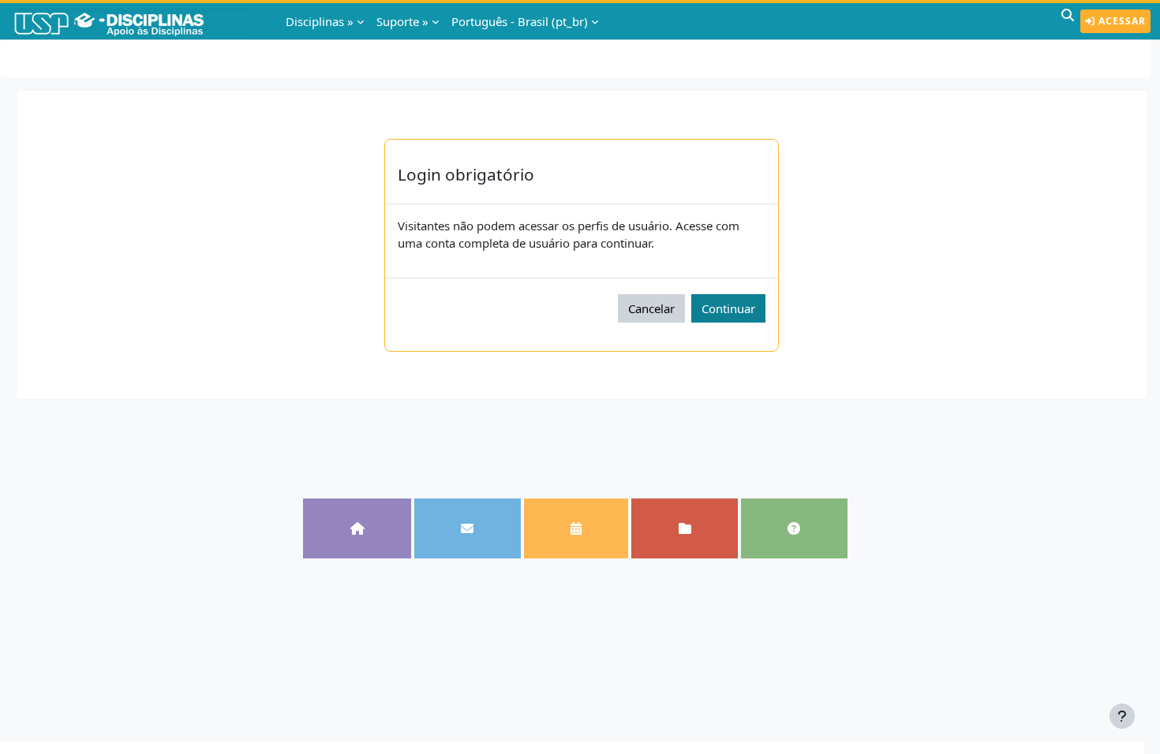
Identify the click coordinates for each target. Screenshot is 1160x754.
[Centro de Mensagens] (467, 528)
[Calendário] (576, 528)
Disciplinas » (320, 21)
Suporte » (402, 21)
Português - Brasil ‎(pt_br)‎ (519, 21)
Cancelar (651, 308)
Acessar (1120, 21)
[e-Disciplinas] (133, 21)
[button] (1067, 21)
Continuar (728, 308)
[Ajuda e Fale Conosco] (794, 528)
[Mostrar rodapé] (1122, 716)
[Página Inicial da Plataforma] (357, 528)
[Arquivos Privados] (684, 528)
